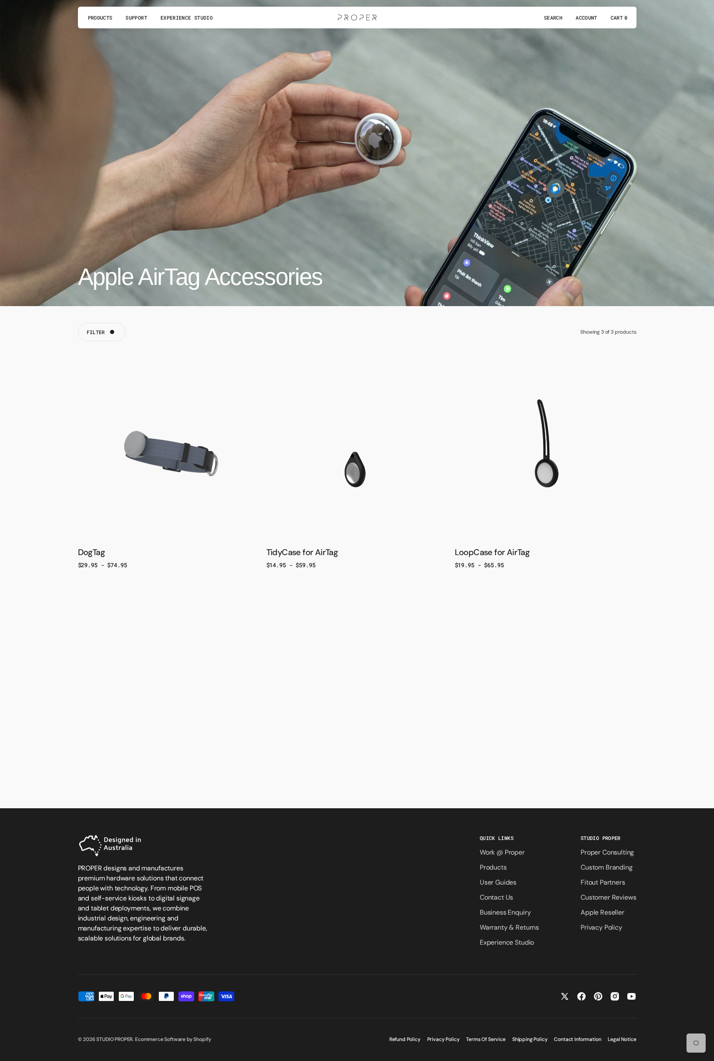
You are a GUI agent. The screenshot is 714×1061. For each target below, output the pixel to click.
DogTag (91, 552)
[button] (553, 18)
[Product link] (169, 449)
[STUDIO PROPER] (357, 17)
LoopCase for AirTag (492, 552)
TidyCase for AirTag (302, 552)
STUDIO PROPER (114, 1039)
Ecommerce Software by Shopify (173, 1039)
